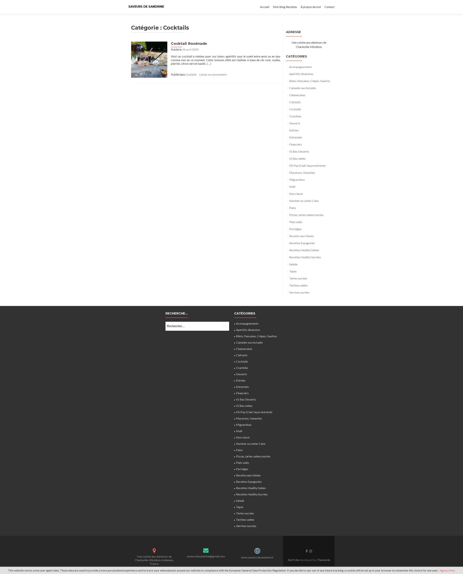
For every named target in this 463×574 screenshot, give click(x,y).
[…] (209, 63)
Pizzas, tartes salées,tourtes (306, 215)
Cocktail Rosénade (189, 43)
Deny (452, 570)
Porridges (295, 229)
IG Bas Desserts (299, 151)
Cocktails (191, 74)
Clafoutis (295, 102)
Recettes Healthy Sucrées (305, 257)
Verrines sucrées (299, 292)
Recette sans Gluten (301, 236)
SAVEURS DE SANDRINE (146, 6)
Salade (293, 264)
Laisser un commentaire (213, 74)
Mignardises (297, 179)
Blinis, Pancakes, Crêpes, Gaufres (309, 81)
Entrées (294, 130)
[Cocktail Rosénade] (149, 59)
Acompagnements (300, 66)
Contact (329, 6)
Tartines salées (298, 285)
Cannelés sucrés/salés (302, 88)
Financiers (295, 144)
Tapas (293, 271)
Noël (292, 186)
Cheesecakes (297, 95)
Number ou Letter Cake (303, 200)
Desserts (294, 123)
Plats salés (295, 222)
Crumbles (295, 116)
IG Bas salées (297, 158)
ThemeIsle (323, 560)
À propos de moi (311, 6)
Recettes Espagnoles (302, 243)
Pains (292, 207)
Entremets (295, 137)
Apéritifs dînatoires (301, 74)
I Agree (442, 570)
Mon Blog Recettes (285, 6)
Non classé (296, 193)
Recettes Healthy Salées (304, 250)
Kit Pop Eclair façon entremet (307, 165)
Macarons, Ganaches (302, 172)
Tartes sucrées (298, 278)
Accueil (264, 6)
